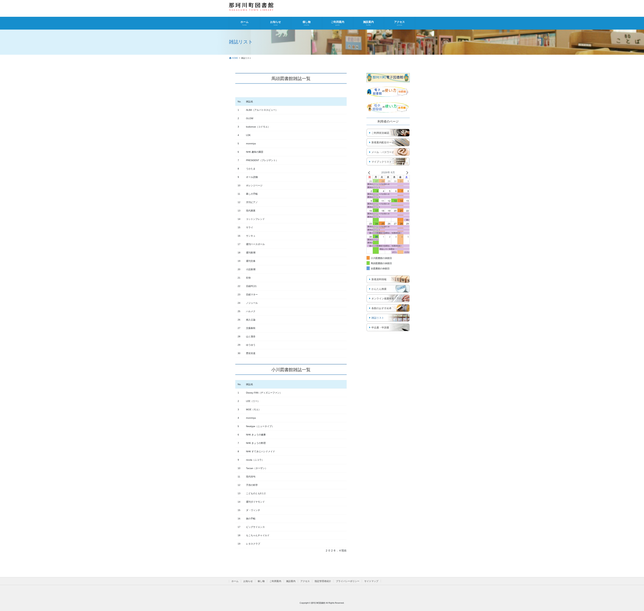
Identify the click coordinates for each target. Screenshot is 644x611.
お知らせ (248, 581)
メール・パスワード (382, 152)
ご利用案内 (275, 581)
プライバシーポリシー (347, 581)
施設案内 (291, 581)
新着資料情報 (379, 279)
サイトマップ (371, 581)
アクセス (305, 581)
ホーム (234, 581)
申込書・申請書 (380, 327)
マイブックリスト (381, 161)
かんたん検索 (379, 288)
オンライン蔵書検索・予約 (386, 298)
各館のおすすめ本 (381, 308)
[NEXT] (406, 172)
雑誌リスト (377, 317)
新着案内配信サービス (384, 142)
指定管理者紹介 (323, 581)
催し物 (261, 581)
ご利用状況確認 (380, 132)
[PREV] (369, 172)
